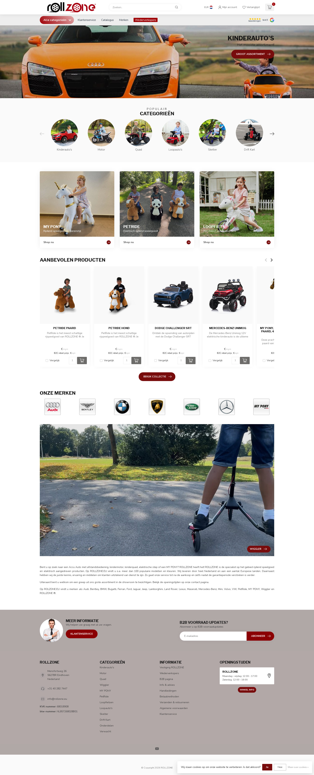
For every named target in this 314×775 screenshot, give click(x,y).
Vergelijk (55, 360)
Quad (103, 679)
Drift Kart (105, 720)
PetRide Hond (119, 328)
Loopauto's (106, 708)
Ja (267, 767)
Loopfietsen (106, 702)
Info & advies (167, 685)
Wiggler (104, 685)
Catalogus (107, 20)
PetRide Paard (64, 328)
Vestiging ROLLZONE (172, 667)
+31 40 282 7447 (57, 688)
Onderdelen (107, 725)
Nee (280, 767)
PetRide (104, 696)
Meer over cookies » (298, 767)
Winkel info (247, 689)
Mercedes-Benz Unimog (227, 328)
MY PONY (105, 690)
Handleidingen (168, 690)
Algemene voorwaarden (174, 708)
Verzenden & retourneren (174, 702)
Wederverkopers (145, 20)
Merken (123, 20)
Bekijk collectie (154, 376)
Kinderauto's (107, 667)
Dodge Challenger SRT (173, 328)
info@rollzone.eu (57, 699)
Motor (103, 673)
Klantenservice (87, 20)
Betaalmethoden (169, 696)
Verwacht (105, 731)
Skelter (104, 714)
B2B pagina (166, 679)
